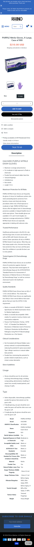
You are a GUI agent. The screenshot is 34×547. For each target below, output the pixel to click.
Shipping (9, 48)
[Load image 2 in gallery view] (20, 85)
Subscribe (17, 526)
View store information (11, 143)
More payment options (17, 118)
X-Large (20, 96)
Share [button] (6, 133)
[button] (5, 26)
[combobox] (17, 26)
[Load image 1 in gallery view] (10, 85)
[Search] (21, 26)
